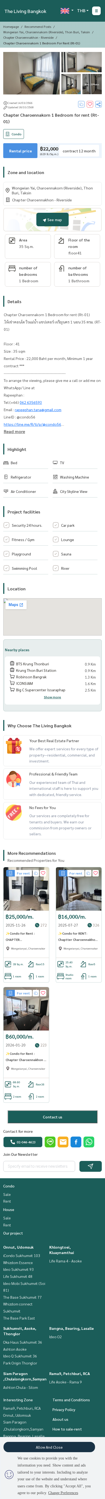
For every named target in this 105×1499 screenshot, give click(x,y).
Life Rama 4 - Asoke (65, 1260)
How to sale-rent (67, 1428)
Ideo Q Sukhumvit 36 (20, 1355)
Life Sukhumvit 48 (17, 1276)
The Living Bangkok (25, 11)
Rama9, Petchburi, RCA (69, 1373)
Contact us (52, 1116)
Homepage (11, 26)
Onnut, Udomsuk (18, 1247)
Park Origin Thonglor (20, 1362)
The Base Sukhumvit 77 (22, 1297)
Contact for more (18, 1131)
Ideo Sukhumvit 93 (18, 1269)
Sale (7, 1194)
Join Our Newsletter (20, 1154)
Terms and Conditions (71, 1399)
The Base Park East (19, 1317)
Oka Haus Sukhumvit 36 (22, 1342)
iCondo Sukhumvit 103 (21, 1255)
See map (54, 219)
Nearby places (17, 649)
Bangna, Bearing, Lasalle (71, 1328)
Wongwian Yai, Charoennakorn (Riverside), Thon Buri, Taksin (46, 32)
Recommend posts (37, 26)
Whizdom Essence (18, 1262)
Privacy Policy (63, 1409)
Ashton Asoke (15, 1349)
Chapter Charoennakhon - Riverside (28, 37)
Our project (13, 1232)
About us (60, 1419)
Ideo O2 (55, 1336)
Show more (52, 697)
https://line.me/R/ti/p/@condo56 (32, 424)
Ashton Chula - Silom (20, 1387)
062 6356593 (31, 402)
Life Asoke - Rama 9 (65, 1381)
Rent (7, 1201)
